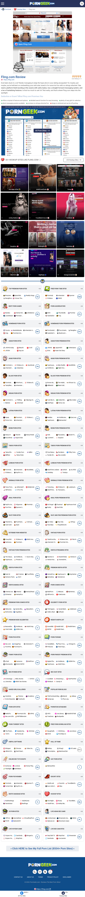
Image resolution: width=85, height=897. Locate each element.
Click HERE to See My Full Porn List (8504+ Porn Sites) (42, 848)
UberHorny (13, 275)
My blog (50, 871)
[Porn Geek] (42, 3)
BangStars (13, 246)
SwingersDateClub (69, 275)
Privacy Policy (52, 877)
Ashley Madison (14, 218)
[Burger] (2, 3)
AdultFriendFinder (41, 189)
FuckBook (69, 218)
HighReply (42, 275)
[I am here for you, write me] (40, 872)
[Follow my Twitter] (45, 872)
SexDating (69, 246)
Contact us (18, 877)
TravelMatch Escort (42, 218)
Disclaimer (67, 877)
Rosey (70, 189)
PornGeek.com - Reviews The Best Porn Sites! (45, 882)
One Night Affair (14, 189)
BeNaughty (41, 246)
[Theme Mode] (35, 872)
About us (30, 877)
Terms (40, 877)
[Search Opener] (82, 4)
